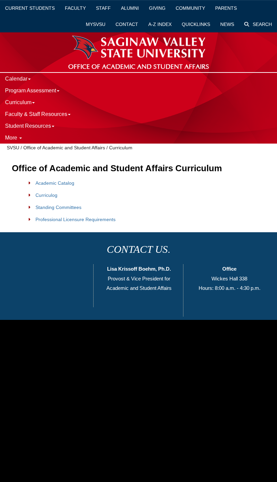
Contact (127, 24)
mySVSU (95, 24)
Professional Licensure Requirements (75, 219)
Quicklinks (196, 24)
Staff (103, 8)
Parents (226, 8)
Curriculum (120, 147)
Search (261, 24)
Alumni (130, 8)
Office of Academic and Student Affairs (64, 147)
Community (190, 8)
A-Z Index (160, 24)
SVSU (13, 147)
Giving (157, 8)
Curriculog (46, 195)
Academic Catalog (54, 183)
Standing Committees (58, 207)
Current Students (30, 8)
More (12, 138)
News (227, 24)
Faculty (75, 8)
